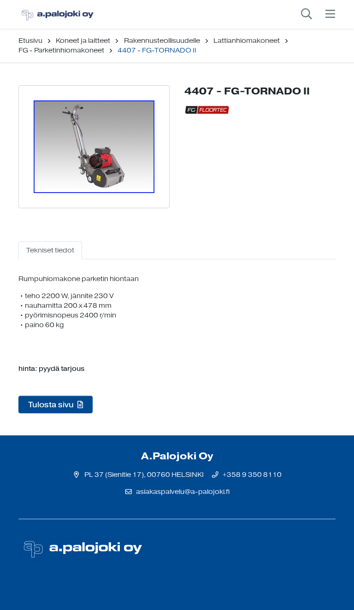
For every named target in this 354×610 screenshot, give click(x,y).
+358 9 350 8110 (252, 475)
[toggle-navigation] (330, 14)
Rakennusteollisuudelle (162, 41)
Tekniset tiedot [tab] (50, 250)
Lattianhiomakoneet (246, 41)
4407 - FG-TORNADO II (157, 50)
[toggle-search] (307, 14)
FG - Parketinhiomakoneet (61, 50)
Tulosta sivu (52, 404)
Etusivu (30, 41)
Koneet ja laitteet (83, 41)
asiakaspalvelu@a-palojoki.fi (183, 492)
